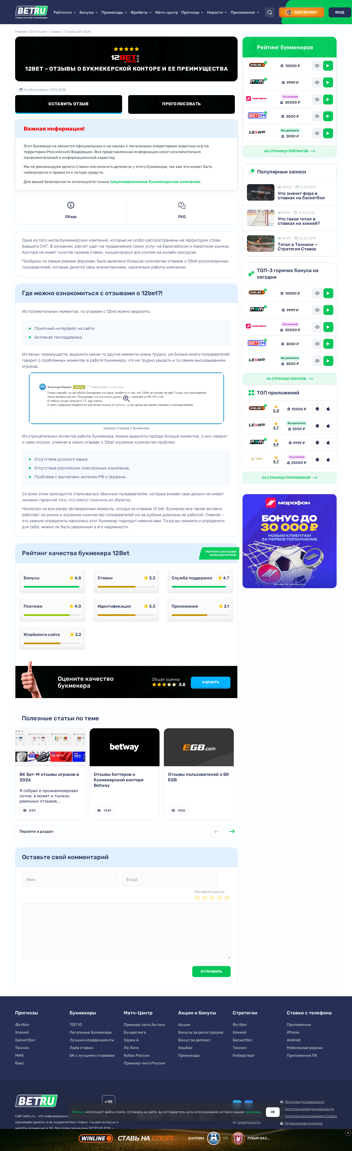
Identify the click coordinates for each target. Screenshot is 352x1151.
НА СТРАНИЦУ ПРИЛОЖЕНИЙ (286, 478)
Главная (21, 32)
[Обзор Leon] (257, 133)
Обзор (71, 216)
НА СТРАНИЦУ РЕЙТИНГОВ (286, 151)
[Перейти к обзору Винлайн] (257, 408)
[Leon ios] (328, 426)
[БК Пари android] (317, 443)
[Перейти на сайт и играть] (328, 66)
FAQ (182, 216)
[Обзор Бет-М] (257, 116)
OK (273, 1112)
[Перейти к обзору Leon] (257, 425)
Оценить (210, 682)
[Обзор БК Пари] (257, 82)
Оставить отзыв (68, 103)
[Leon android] (317, 426)
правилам (253, 1112)
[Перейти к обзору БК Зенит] (257, 459)
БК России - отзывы (45, 32)
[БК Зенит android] (317, 460)
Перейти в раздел (36, 831)
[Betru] (36, 1102)
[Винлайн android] (317, 409)
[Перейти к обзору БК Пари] (257, 442)
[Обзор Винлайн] (257, 65)
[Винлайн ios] (328, 409)
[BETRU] (31, 12)
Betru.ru (78, 1112)
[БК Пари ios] (328, 443)
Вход (340, 12)
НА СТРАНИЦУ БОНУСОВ (286, 379)
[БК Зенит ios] (328, 460)
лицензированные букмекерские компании (155, 181)
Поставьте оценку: (209, 892)
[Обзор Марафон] (257, 99)
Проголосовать (181, 103)
